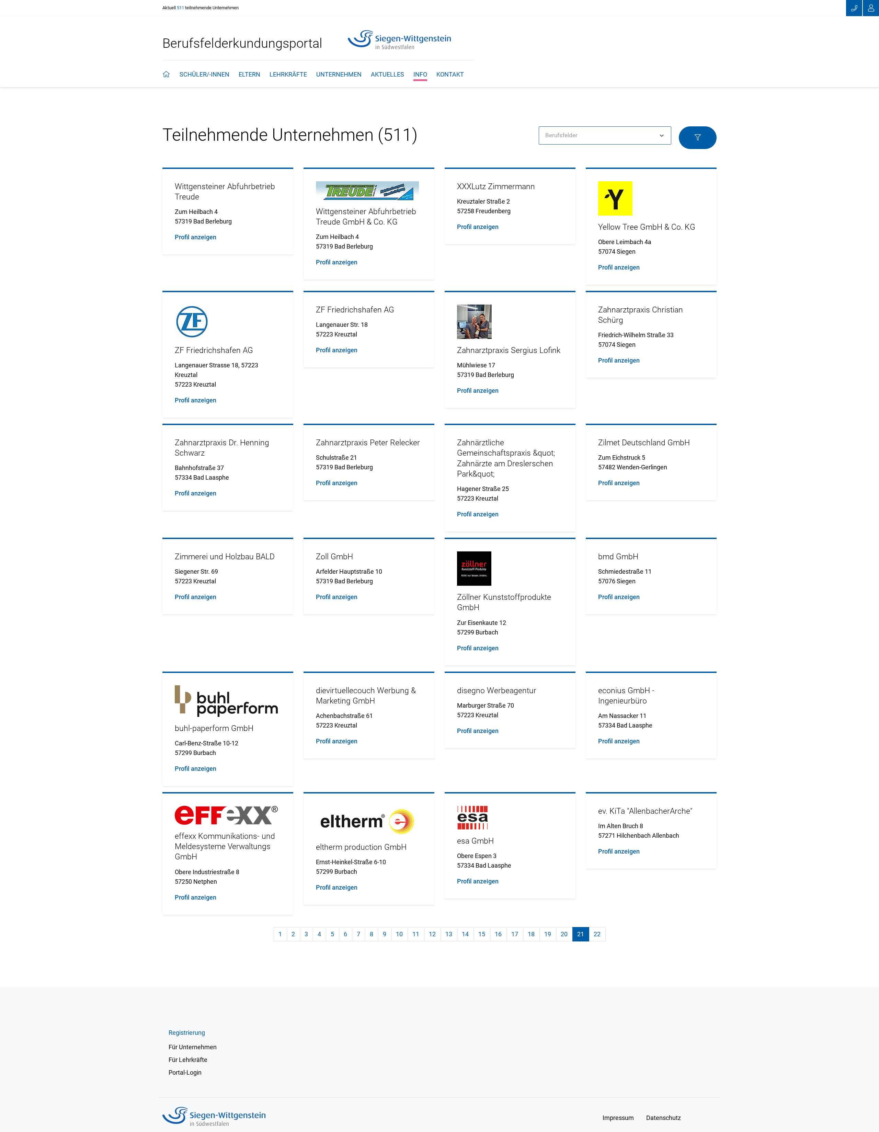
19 (547, 934)
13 (448, 934)
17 (514, 934)
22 (597, 934)
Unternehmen (339, 74)
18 (531, 934)
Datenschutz (663, 1117)
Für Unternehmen (193, 1047)
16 (498, 934)
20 (564, 934)
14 (465, 934)
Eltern (249, 74)
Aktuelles (387, 74)
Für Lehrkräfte (188, 1059)
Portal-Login (185, 1072)
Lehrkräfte (288, 74)
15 (481, 934)
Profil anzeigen (195, 237)
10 (399, 934)
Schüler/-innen (204, 74)
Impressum (618, 1117)
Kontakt (450, 74)
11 (415, 934)
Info (420, 74)
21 (583, 934)
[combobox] (605, 135)
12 (432, 934)
